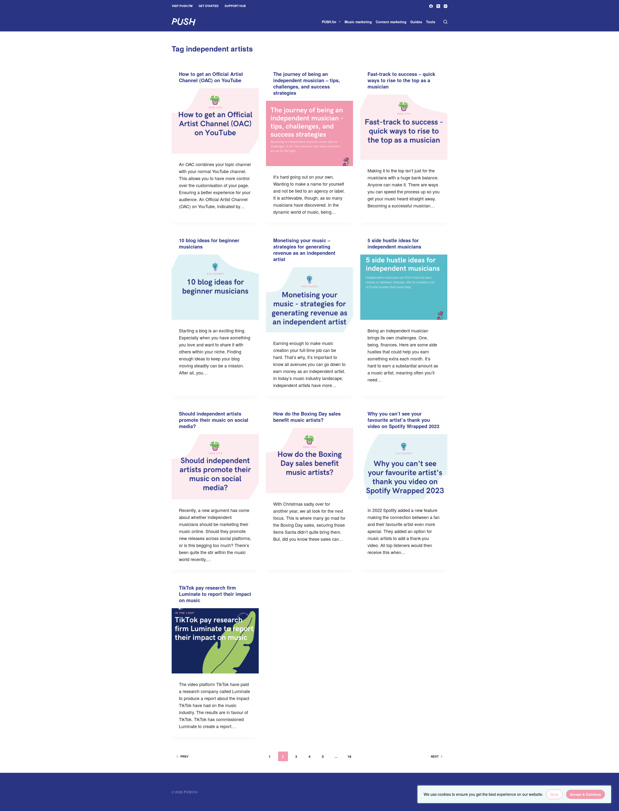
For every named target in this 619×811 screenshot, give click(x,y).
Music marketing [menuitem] (358, 21)
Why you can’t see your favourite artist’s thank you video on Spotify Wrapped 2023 (403, 420)
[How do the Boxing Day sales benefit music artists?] (309, 460)
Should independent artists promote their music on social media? (213, 420)
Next (435, 756)
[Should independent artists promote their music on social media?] (215, 466)
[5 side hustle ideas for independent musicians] (403, 287)
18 (349, 756)
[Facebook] (431, 6)
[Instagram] (445, 6)
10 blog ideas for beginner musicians (209, 243)
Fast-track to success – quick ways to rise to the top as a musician (401, 80)
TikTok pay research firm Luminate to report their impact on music (215, 594)
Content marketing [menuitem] (391, 21)
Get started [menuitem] (209, 6)
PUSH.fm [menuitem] (329, 21)
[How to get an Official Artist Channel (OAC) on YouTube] (215, 120)
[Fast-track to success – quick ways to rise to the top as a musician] (403, 127)
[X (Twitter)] (438, 6)
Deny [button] (554, 794)
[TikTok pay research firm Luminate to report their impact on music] (215, 640)
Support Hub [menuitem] (235, 6)
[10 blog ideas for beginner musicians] (215, 287)
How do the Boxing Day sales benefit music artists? (307, 416)
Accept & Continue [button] (585, 794)
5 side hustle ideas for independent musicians (394, 243)
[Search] (445, 22)
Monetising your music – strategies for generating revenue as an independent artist (304, 250)
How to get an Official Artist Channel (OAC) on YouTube (211, 77)
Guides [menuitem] (416, 21)
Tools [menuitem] (430, 21)
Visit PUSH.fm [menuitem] (182, 6)
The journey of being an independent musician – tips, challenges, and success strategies (306, 83)
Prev (184, 756)
